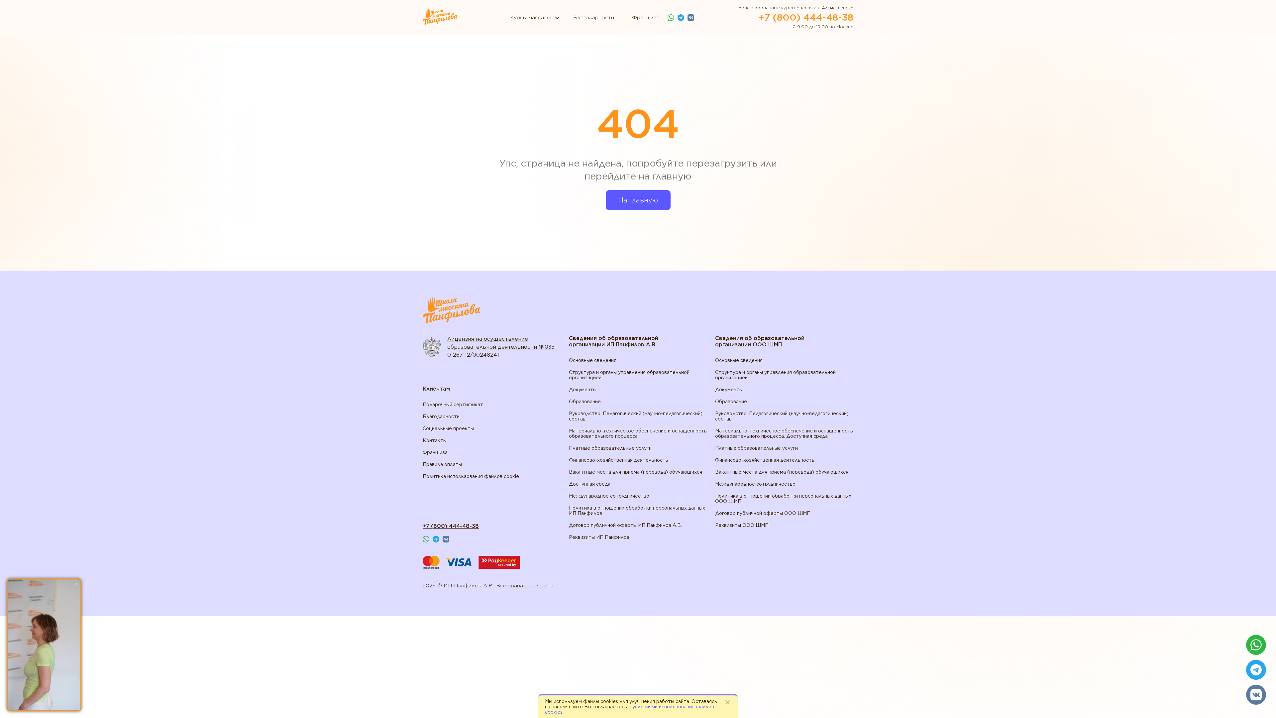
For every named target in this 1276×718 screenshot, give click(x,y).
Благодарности (441, 416)
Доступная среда (589, 484)
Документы (582, 389)
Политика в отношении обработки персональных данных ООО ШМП (783, 498)
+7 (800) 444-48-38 (805, 17)
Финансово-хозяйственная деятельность (618, 460)
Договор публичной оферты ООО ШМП (762, 513)
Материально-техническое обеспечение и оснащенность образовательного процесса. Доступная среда (784, 433)
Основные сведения (592, 360)
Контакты (435, 440)
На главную (638, 200)
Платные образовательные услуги (610, 448)
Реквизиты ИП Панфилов (599, 537)
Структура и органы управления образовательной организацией (629, 375)
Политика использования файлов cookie (471, 476)
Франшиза (435, 452)
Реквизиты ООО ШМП (742, 525)
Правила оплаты (442, 464)
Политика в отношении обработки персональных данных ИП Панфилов (637, 510)
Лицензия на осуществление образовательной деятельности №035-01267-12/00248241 (502, 347)
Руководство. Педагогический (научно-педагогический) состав (635, 416)
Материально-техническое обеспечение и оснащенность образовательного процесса (638, 433)
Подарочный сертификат (453, 404)
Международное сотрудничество (609, 496)
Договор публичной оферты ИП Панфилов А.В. (625, 525)
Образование (585, 401)
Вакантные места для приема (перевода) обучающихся (635, 472)
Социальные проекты (448, 428)
